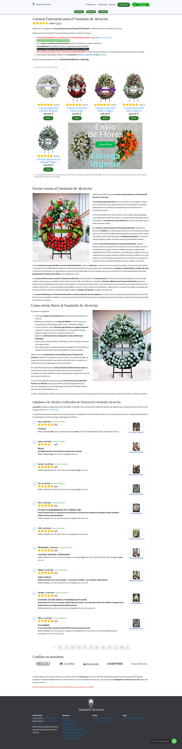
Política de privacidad (70, 727)
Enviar (48, 118)
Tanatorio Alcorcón (43, 4)
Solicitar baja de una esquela (73, 735)
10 (109, 647)
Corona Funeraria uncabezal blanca (48, 160)
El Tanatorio (90, 5)
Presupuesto (103, 11)
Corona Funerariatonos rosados (105, 109)
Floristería (123, 5)
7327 (59, 23)
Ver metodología (52, 410)
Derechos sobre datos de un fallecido (76, 733)
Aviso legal (66, 718)
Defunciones (102, 5)
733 (122, 647)
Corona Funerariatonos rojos (77, 109)
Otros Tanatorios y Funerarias (133, 718)
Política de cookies (69, 724)
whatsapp (102, 55)
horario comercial (105, 38)
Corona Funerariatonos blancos (134, 109)
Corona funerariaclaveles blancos (48, 109)
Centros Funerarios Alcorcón (103, 721)
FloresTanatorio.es (49, 718)
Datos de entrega (69, 721)
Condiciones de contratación (73, 730)
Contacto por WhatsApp (71, 738)
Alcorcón (112, 5)
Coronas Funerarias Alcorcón (103, 718)
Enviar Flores (79, 11)
